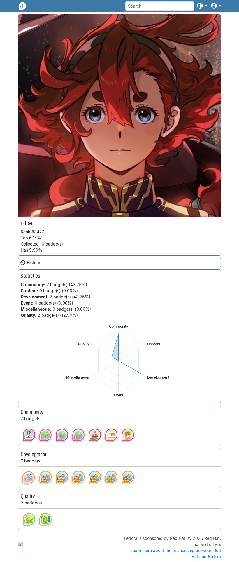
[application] (118, 361)
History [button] (33, 262)
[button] (201, 5)
